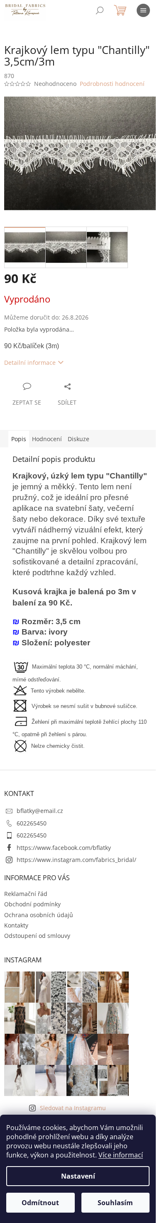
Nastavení (78, 1176)
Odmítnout (40, 1202)
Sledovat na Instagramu (73, 1108)
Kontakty (16, 925)
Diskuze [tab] (78, 439)
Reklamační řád (25, 894)
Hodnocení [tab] (47, 439)
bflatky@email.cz (40, 811)
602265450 (32, 823)
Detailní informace (30, 362)
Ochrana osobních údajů (38, 915)
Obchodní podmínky (32, 904)
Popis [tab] (18, 439)
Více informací (120, 1155)
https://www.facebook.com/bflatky (64, 848)
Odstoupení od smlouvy (37, 936)
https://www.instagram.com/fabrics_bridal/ (76, 860)
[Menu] (143, 10)
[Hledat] (99, 10)
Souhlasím (115, 1202)
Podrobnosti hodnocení (112, 84)
